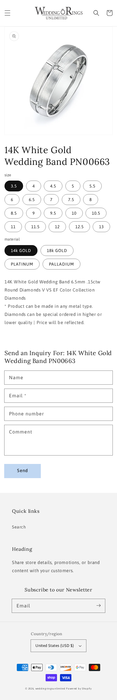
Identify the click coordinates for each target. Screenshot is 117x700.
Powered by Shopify (79, 688)
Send (22, 470)
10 (74, 213)
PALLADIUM (61, 264)
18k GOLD (57, 250)
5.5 (92, 186)
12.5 (79, 226)
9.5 (53, 213)
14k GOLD (21, 250)
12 (57, 226)
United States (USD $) (54, 645)
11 (13, 226)
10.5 (96, 213)
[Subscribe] (98, 605)
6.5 (32, 199)
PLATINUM (22, 264)
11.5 (35, 226)
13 (101, 226)
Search (19, 527)
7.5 (71, 199)
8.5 (14, 213)
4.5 (53, 186)
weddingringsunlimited (50, 688)
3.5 (14, 186)
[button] (7, 13)
